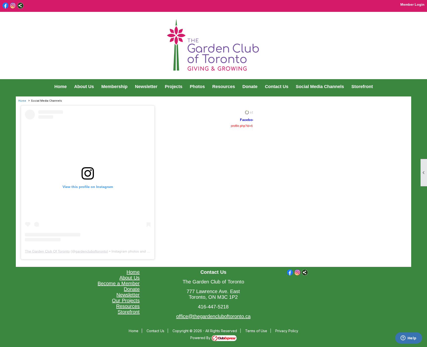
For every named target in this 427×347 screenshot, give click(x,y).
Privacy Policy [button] (286, 331)
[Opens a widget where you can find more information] (408, 338)
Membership (114, 86)
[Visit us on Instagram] (13, 5)
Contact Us (276, 86)
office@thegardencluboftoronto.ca (213, 316)
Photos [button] (197, 86)
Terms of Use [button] (256, 331)
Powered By (201, 338)
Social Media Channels (320, 86)
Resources (223, 86)
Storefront (362, 86)
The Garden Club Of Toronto (47, 251)
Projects (173, 86)
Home (60, 86)
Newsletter (146, 86)
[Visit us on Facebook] (5, 5)
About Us (84, 86)
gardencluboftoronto (91, 251)
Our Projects (126, 300)
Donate (249, 86)
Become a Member (119, 283)
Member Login (412, 4)
